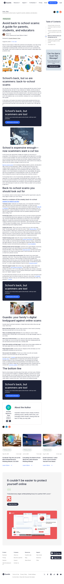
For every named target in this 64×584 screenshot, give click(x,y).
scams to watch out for (10, 201)
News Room (28, 560)
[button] (17, 2)
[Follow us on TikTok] (54, 574)
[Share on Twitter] (55, 12)
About (45, 2)
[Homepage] (7, 3)
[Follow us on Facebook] (47, 574)
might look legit (26, 249)
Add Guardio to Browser (12, 122)
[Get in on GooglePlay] (56, 553)
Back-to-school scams (7, 165)
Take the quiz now (53, 66)
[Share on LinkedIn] (57, 12)
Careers (16, 560)
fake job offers (33, 229)
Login (60, 2)
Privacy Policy (23, 574)
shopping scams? (33, 263)
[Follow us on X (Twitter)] (44, 574)
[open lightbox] (32, 525)
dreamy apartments (27, 239)
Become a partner (18, 557)
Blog (7, 11)
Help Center (39, 555)
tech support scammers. (16, 267)
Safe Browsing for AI (6, 563)
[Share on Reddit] (61, 12)
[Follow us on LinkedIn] (51, 574)
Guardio (10, 279)
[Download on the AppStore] (56, 557)
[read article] (11, 440)
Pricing (40, 2)
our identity (37, 276)
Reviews (4, 560)
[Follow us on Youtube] (61, 574)
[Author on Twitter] (10, 421)
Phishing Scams (7, 449)
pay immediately (32, 244)
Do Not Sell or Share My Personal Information (23, 577)
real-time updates (13, 364)
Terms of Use (15, 574)
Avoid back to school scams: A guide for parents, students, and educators (19, 13)
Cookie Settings (32, 574)
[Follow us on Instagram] (57, 574)
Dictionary (38, 557)
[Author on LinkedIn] (7, 421)
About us (16, 555)
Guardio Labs (5, 358)
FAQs (37, 560)
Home (3, 11)
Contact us (16, 563)
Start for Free (53, 2)
